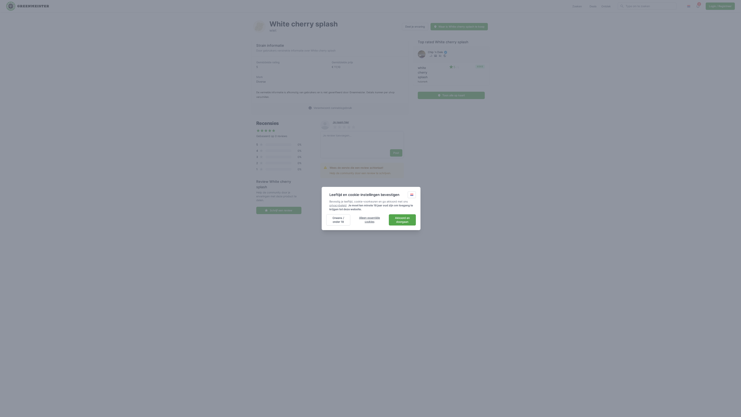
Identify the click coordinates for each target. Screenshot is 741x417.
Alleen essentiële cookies (369, 219)
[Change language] (412, 195)
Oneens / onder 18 (338, 219)
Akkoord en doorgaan (402, 219)
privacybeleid (338, 205)
